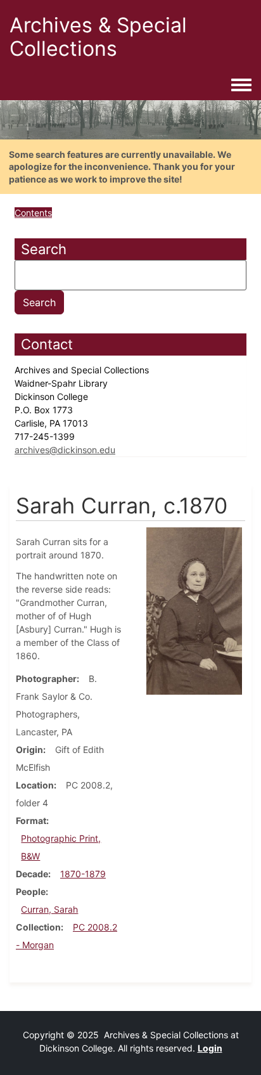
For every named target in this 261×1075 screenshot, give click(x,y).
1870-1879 (83, 873)
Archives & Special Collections (98, 37)
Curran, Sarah (49, 909)
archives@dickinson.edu (65, 449)
